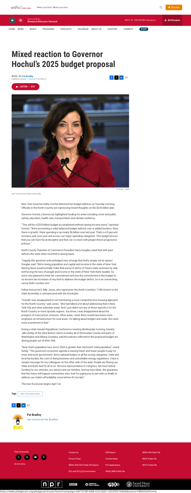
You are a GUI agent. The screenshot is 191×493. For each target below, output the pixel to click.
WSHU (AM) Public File (115, 471)
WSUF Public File (149, 459)
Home (12, 29)
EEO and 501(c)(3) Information (82, 471)
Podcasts (66, 29)
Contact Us (73, 452)
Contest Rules (111, 459)
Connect (128, 29)
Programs (48, 29)
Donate (175, 7)
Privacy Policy (75, 459)
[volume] (20, 20)
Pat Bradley (27, 76)
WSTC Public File (149, 465)
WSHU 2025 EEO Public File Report (84, 465)
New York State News (30, 394)
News (21, 29)
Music (33, 29)
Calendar (83, 29)
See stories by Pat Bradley (42, 419)
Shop (144, 29)
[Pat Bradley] (18, 421)
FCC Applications (112, 465)
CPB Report (110, 452)
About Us (96, 29)
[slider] (25, 20)
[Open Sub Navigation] (26, 29)
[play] (12, 20)
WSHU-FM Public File (151, 452)
